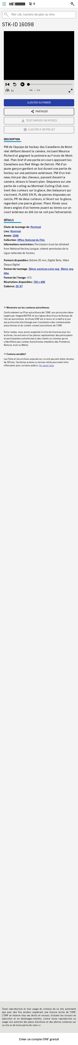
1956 (16, 235)
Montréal (15, 231)
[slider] (50, 84)
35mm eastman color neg (44, 269)
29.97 (19, 286)
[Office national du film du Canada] (17, 4)
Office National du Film (31, 240)
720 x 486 (39, 282)
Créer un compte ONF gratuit (39, 1039)
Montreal (35, 227)
